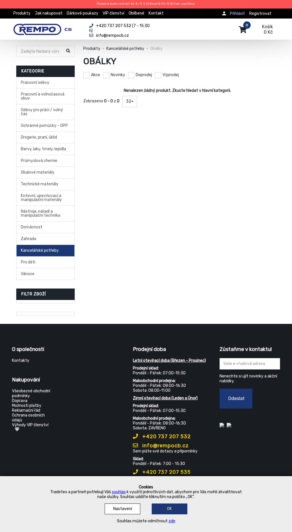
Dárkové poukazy (82, 13)
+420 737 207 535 (166, 472)
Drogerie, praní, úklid (39, 137)
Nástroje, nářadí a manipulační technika (40, 213)
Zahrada (28, 238)
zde (172, 521)
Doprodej (144, 74)
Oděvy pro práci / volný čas (42, 111)
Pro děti (28, 262)
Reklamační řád (26, 410)
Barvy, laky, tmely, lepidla (43, 149)
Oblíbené (136, 13)
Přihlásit (237, 13)
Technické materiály (39, 184)
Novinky (118, 74)
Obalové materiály (37, 172)
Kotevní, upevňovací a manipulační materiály (41, 197)
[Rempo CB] (46, 26)
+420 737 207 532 (166, 436)
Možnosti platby (26, 405)
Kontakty (20, 360)
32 (128, 101)
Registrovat (260, 13)
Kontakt (156, 13)
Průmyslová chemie (39, 160)
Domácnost (31, 227)
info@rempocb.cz (165, 445)
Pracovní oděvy (35, 82)
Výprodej (171, 74)
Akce (95, 74)
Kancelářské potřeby (40, 250)
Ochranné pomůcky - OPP (44, 125)
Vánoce (28, 273)
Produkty (22, 13)
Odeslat (236, 398)
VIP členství (113, 13)
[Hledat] (68, 52)
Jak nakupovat (48, 13)
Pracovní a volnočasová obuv (42, 96)
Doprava (19, 400)
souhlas (119, 492)
